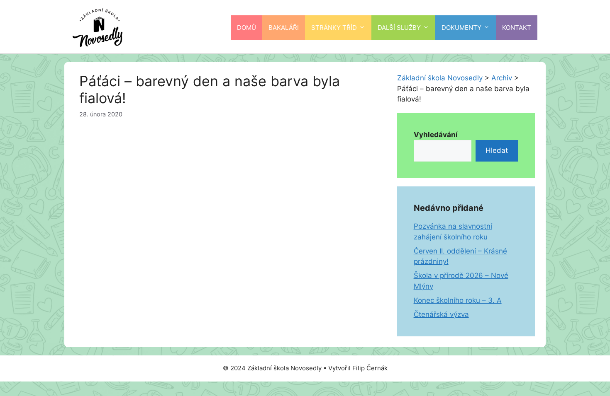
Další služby (399, 27)
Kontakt (516, 27)
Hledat (497, 150)
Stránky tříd (334, 27)
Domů (246, 27)
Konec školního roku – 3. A (458, 300)
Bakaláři (283, 27)
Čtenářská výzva (441, 314)
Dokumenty (461, 27)
